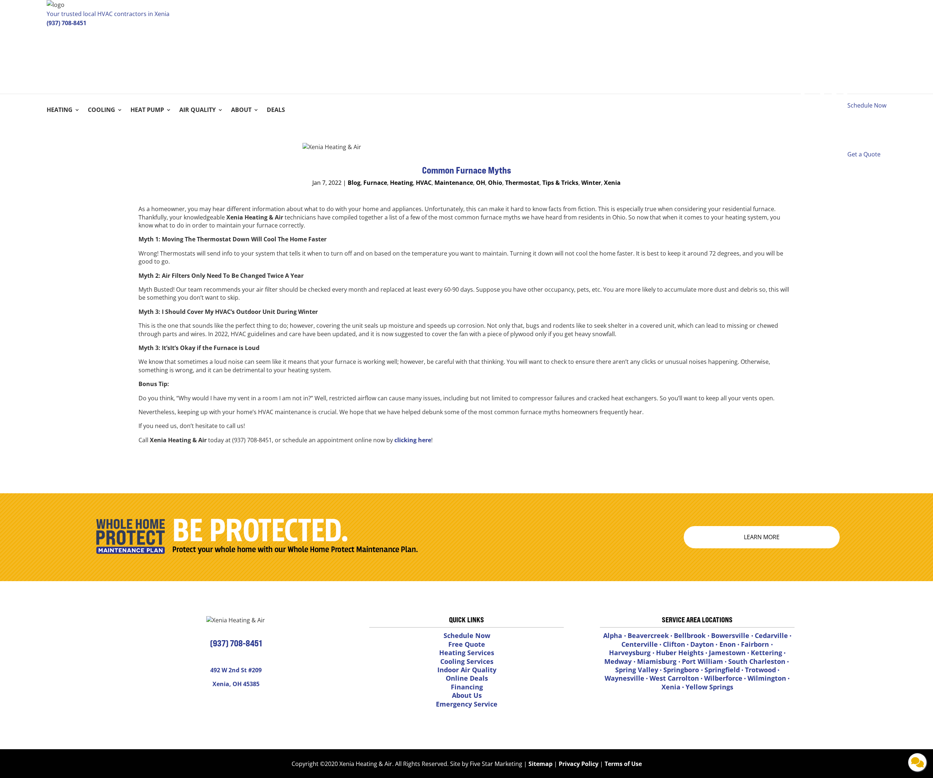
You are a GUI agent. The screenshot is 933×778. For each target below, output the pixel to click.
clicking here (412, 440)
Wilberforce (723, 678)
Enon (727, 644)
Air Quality (197, 110)
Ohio (495, 183)
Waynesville (624, 678)
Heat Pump (147, 110)
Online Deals (467, 678)
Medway (618, 661)
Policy (589, 764)
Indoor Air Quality (466, 669)
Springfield (722, 669)
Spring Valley (636, 669)
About (241, 110)
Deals (276, 110)
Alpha (613, 635)
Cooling (101, 110)
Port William (702, 661)
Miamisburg (657, 661)
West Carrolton (674, 678)
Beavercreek (648, 635)
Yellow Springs (709, 686)
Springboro (682, 669)
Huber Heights (680, 652)
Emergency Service (466, 704)
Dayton (702, 644)
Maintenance (453, 183)
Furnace (375, 183)
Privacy (569, 764)
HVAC (424, 183)
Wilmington (766, 678)
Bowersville (731, 635)
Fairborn (756, 644)
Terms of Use (622, 764)
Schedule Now (467, 635)
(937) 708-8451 (66, 23)
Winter (591, 183)
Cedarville (771, 635)
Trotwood (760, 669)
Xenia (612, 183)
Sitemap (540, 764)
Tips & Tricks (560, 183)
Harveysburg (630, 652)
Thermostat (522, 183)
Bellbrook (690, 635)
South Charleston (756, 661)
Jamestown (727, 652)
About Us (467, 695)
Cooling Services (466, 661)
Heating (60, 110)
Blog (354, 183)
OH (480, 183)
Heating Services (466, 652)
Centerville (639, 644)
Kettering (766, 652)
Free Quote (466, 644)
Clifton (674, 644)
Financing (467, 686)
